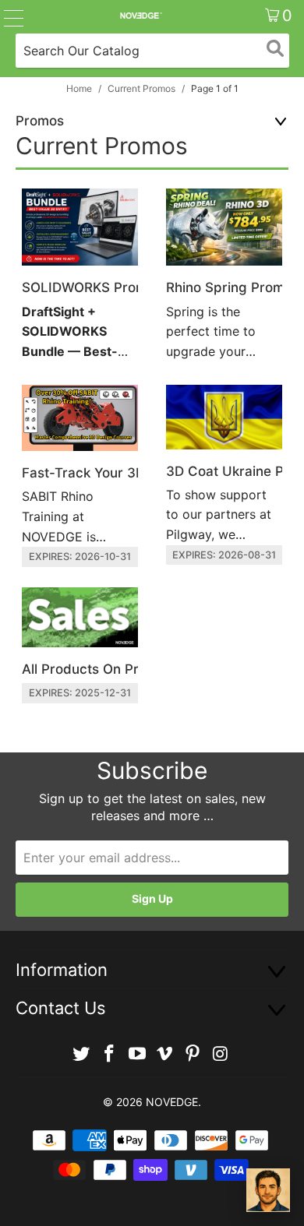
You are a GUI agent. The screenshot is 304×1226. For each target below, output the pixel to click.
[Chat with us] (268, 1190)
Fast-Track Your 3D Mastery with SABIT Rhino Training (80, 476)
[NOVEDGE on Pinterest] (193, 1054)
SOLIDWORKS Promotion (80, 276)
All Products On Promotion (80, 645)
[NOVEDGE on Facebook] (110, 1054)
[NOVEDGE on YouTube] (137, 1054)
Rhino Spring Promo (224, 276)
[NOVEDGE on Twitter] (82, 1054)
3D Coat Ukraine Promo (224, 475)
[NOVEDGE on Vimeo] (165, 1054)
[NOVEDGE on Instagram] (220, 1054)
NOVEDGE (172, 1101)
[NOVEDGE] (141, 15)
